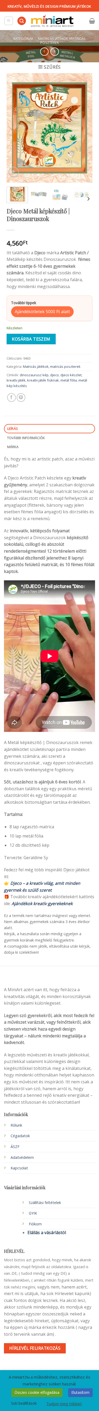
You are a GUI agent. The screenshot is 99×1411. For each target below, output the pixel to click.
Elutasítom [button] (80, 1392)
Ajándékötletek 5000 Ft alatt (42, 311)
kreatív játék (16, 380)
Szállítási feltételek (45, 1202)
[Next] (84, 128)
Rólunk (16, 1125)
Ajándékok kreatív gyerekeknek (42, 903)
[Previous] (15, 128)
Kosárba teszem (31, 339)
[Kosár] (92, 21)
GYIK (33, 1213)
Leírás (12, 428)
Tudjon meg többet (64, 1403)
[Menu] (8, 21)
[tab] (49, 428)
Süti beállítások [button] (24, 1403)
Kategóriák (23, 38)
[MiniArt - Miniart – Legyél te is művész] (52, 21)
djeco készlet (71, 375)
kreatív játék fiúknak (43, 380)
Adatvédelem (22, 1157)
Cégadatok (20, 1135)
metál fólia (68, 380)
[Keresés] (21, 21)
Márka (12, 446)
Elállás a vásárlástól (46, 1232)
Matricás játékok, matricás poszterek (62, 40)
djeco (54, 375)
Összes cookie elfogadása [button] (37, 1392)
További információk (26, 437)
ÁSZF (15, 1146)
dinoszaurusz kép (34, 375)
